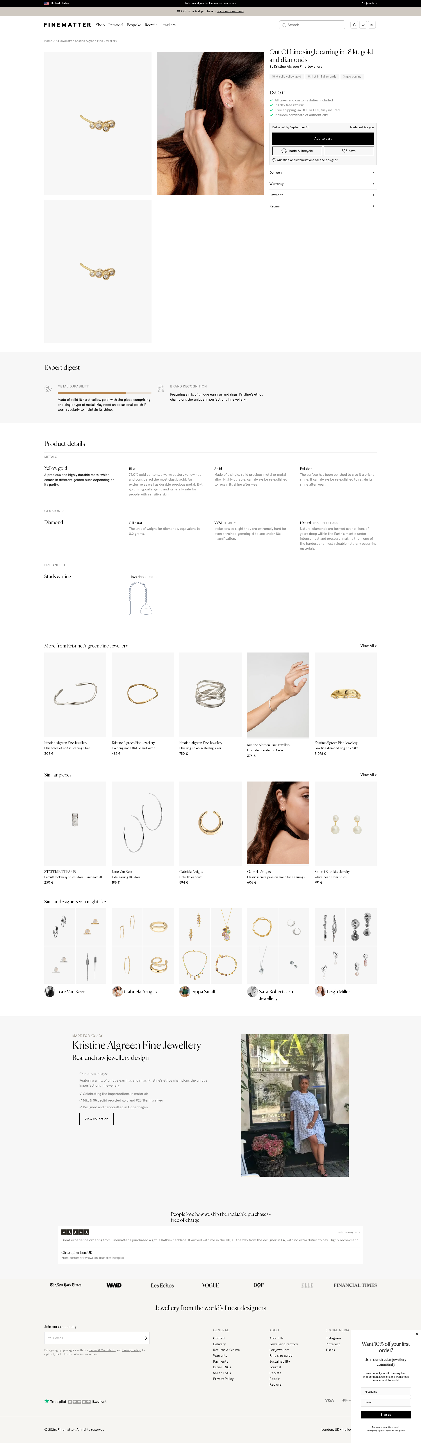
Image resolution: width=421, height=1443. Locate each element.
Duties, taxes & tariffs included (210, 3)
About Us (276, 1338)
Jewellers (168, 25)
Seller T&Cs (222, 1373)
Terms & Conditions (102, 1350)
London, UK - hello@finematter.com (349, 1429)
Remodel (115, 25)
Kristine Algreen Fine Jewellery (96, 40)
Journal (275, 1367)
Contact (219, 1338)
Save (352, 151)
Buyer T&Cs (222, 1367)
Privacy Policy (223, 1379)
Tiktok (330, 1350)
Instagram (333, 1338)
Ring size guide (281, 1355)
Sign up (386, 1414)
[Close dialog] (417, 1334)
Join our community (230, 11)
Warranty (220, 1355)
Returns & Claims (226, 1350)
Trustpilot (117, 1257)
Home (48, 40)
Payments (220, 1361)
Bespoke (134, 25)
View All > (368, 646)
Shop (100, 25)
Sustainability (279, 1361)
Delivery (219, 1344)
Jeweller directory (283, 1344)
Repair (274, 1379)
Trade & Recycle (300, 151)
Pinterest (333, 1344)
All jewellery (64, 40)
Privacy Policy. (131, 1350)
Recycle (151, 25)
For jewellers (369, 3)
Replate (275, 1373)
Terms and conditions (382, 1427)
